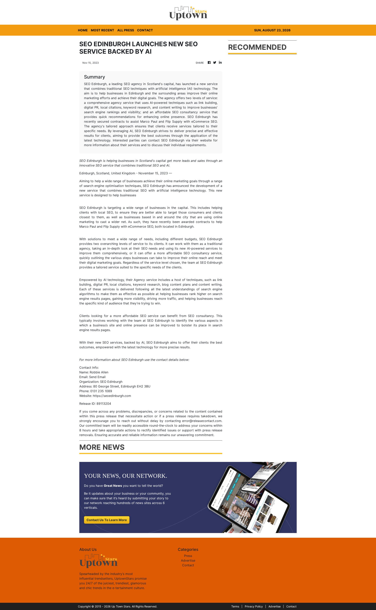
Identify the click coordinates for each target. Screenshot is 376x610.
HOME (83, 30)
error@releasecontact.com (201, 421)
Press (188, 556)
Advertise (188, 560)
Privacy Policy (254, 606)
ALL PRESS (125, 30)
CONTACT (145, 30)
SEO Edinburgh (90, 208)
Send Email (97, 377)
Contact (188, 565)
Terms (235, 606)
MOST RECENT (102, 30)
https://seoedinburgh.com (112, 396)
